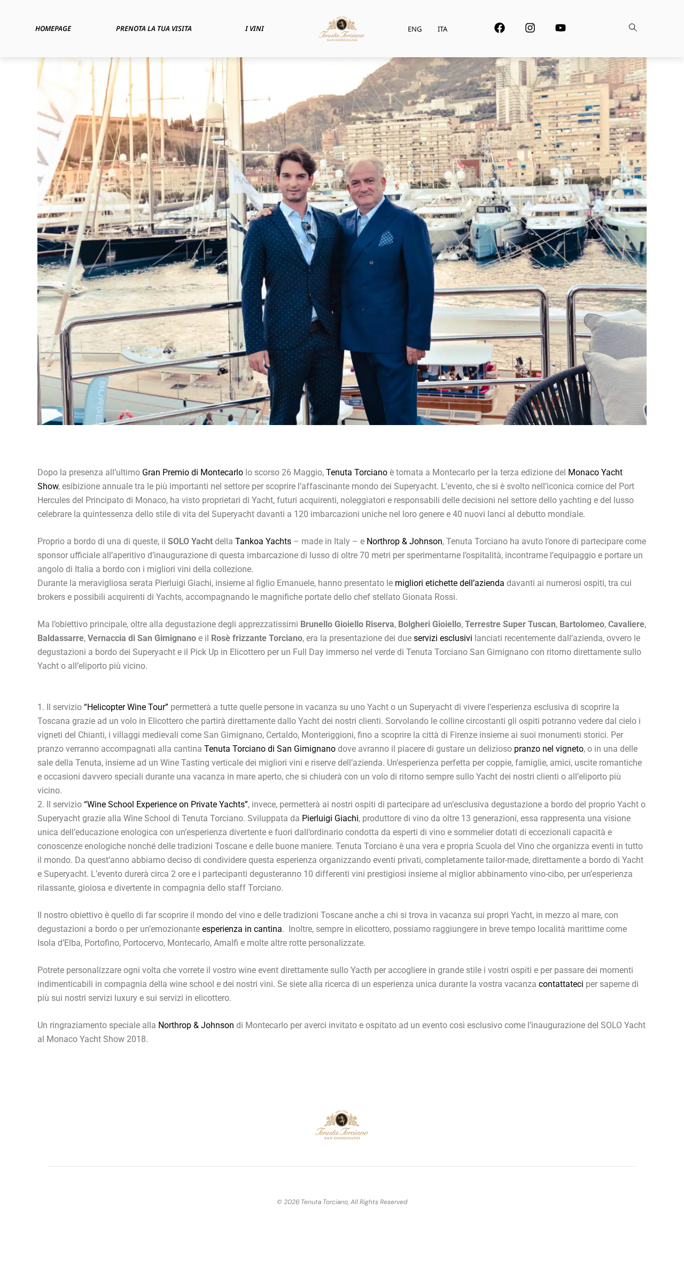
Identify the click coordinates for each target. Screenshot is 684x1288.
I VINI (254, 28)
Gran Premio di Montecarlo (192, 472)
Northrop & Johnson (404, 541)
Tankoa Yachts (263, 541)
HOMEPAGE (53, 28)
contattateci (561, 984)
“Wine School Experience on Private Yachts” (166, 804)
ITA (442, 29)
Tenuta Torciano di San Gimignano (270, 749)
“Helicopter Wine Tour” (126, 707)
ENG (415, 29)
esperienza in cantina (242, 929)
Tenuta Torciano (356, 472)
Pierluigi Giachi (330, 818)
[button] (632, 29)
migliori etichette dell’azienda (449, 583)
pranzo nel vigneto (549, 749)
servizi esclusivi (443, 638)
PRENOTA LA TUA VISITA (154, 28)
